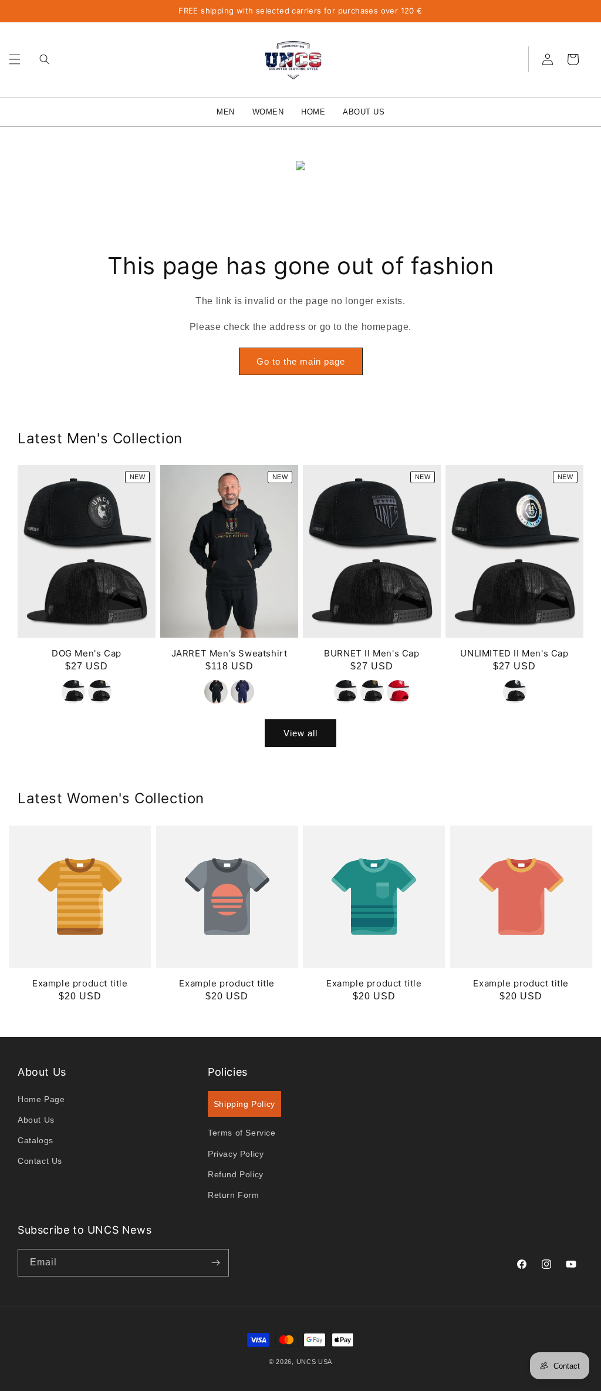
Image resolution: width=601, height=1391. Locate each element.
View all (300, 733)
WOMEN (268, 111)
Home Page (41, 1099)
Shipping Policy (244, 1104)
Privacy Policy (236, 1153)
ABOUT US (363, 111)
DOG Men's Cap (86, 653)
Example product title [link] (80, 983)
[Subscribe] (215, 1263)
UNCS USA (314, 1361)
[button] (15, 59)
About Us (36, 1119)
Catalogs (35, 1140)
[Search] (42, 59)
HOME (313, 111)
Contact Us (40, 1161)
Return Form (233, 1195)
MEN (226, 111)
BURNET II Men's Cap (371, 653)
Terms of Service (242, 1132)
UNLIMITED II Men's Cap (514, 653)
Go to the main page (300, 361)
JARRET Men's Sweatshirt (229, 653)
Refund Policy (236, 1174)
